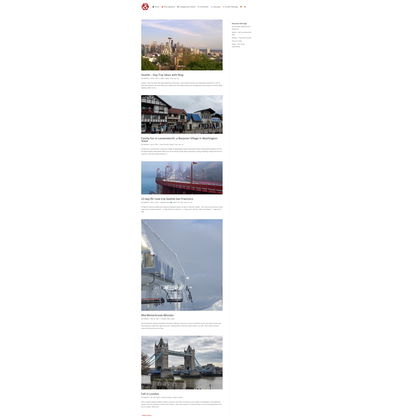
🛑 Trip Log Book (168, 7)
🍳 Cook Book (202, 7)
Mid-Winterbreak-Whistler (157, 315)
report (162, 78)
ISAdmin (146, 78)
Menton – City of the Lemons (241, 38)
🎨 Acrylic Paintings (230, 7)
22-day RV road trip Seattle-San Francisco (167, 199)
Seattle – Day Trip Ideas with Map (162, 75)
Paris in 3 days (237, 41)
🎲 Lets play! (215, 7)
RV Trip (180, 202)
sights (167, 78)
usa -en (176, 78)
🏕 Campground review (186, 7)
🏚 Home (155, 7)
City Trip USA (164, 144)
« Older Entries (146, 415)
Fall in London (150, 394)
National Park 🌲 (166, 202)
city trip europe (166, 397)
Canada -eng (165, 319)
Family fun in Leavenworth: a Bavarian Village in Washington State (179, 139)
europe (174, 397)
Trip (171, 78)
